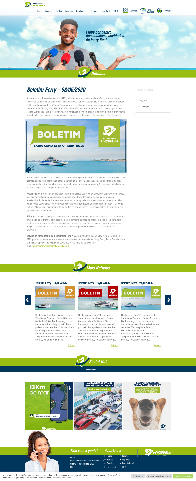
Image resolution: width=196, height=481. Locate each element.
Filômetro (167, 10)
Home (39, 11)
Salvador (158, 452)
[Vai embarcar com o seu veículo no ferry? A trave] (98, 406)
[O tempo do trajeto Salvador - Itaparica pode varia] (49, 406)
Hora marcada (150, 10)
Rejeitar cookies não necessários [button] (159, 476)
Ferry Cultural (91, 11)
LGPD (115, 11)
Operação (145, 106)
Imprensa (69, 11)
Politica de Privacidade (62, 477)
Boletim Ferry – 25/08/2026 (51, 283)
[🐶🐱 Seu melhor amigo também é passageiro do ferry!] (147, 406)
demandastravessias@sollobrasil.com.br (50, 246)
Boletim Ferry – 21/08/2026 (137, 283)
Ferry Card (105, 11)
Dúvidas (79, 11)
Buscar (168, 90)
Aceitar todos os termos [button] (183, 476)
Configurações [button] (138, 476)
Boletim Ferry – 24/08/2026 (94, 283)
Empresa (48, 11)
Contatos (133, 10)
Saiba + (71, 345)
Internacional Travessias (35, 5)
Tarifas (59, 11)
